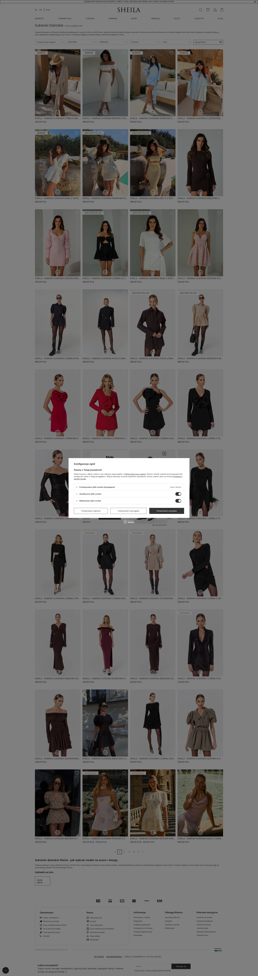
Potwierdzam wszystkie (166, 510)
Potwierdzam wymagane (128, 510)
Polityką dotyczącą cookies (135, 474)
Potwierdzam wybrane (91, 510)
